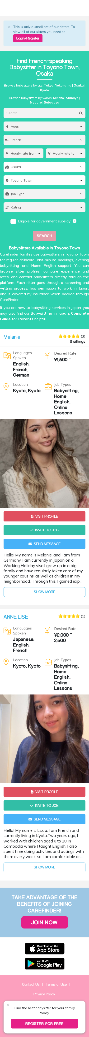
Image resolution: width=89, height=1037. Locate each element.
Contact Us (31, 984)
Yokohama (63, 85)
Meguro (36, 102)
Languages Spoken (22, 355)
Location (20, 384)
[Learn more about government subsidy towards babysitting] (75, 221)
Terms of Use (56, 984)
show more (44, 592)
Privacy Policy (44, 994)
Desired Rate (65, 353)
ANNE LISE (16, 617)
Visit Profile (46, 516)
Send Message (47, 544)
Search (44, 236)
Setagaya (51, 102)
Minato (58, 98)
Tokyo (48, 85)
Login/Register (27, 38)
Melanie (12, 337)
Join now (44, 922)
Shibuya (72, 98)
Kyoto (44, 90)
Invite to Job (47, 530)
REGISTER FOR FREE (44, 1024)
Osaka (79, 85)
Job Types (62, 384)
